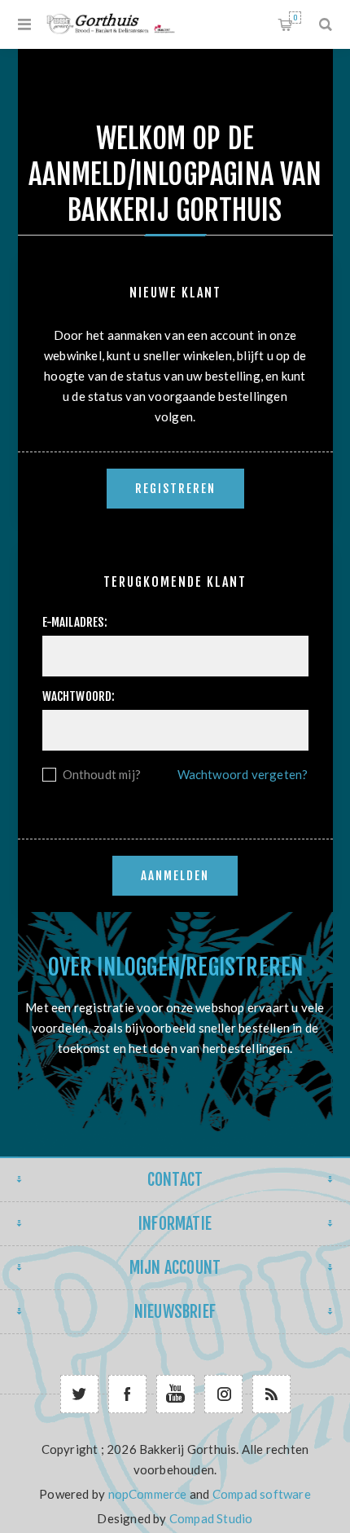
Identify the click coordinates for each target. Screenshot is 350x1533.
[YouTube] (175, 1394)
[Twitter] (79, 1394)
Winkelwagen (295, 17)
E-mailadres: (74, 622)
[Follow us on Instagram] (223, 1394)
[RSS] (271, 1394)
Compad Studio (211, 1518)
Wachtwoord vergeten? (242, 774)
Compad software (261, 1494)
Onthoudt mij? (102, 774)
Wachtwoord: (79, 696)
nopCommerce (147, 1494)
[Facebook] (127, 1394)
